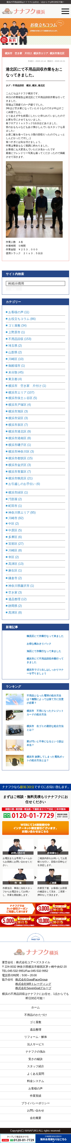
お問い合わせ (35, 1110)
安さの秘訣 (35, 1059)
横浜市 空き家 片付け (18, 53)
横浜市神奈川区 (19, 451)
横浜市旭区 (15, 411)
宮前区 (12, 543)
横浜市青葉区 (17, 471)
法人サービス (35, 1044)
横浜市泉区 (15, 424)
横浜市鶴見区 (17, 478)
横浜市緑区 (15, 492)
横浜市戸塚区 (17, 404)
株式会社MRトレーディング (33, 983)
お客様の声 (15, 312)
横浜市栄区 (15, 418)
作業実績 (35, 1095)
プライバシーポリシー (35, 1103)
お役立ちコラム (19, 318)
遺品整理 (14, 599)
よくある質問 (35, 1073)
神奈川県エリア (19, 512)
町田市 (12, 505)
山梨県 (12, 352)
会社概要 (35, 1117)
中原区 (12, 530)
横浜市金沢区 (17, 465)
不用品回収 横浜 (22, 85)
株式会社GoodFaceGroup (31, 979)
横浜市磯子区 (17, 444)
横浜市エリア (41, 53)
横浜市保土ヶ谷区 (20, 398)
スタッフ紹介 (35, 1066)
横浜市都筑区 (17, 458)
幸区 (11, 557)
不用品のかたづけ (35, 1014)
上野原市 (14, 332)
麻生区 (12, 570)
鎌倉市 (12, 578)
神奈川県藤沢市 (19, 585)
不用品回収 (15, 339)
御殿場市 (14, 365)
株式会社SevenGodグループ (33, 988)
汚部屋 (12, 499)
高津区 (12, 563)
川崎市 (12, 518)
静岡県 (12, 605)
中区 (11, 523)
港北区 (41, 85)
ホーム (35, 1007)
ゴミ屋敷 (14, 325)
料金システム (35, 1081)
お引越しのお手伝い (22, 483)
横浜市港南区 (17, 438)
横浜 (34, 85)
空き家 (12, 592)
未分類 (12, 372)
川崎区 (12, 359)
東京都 (12, 379)
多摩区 (12, 537)
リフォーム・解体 (35, 1036)
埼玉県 (12, 345)
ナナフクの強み (35, 1051)
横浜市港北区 (57, 53)
